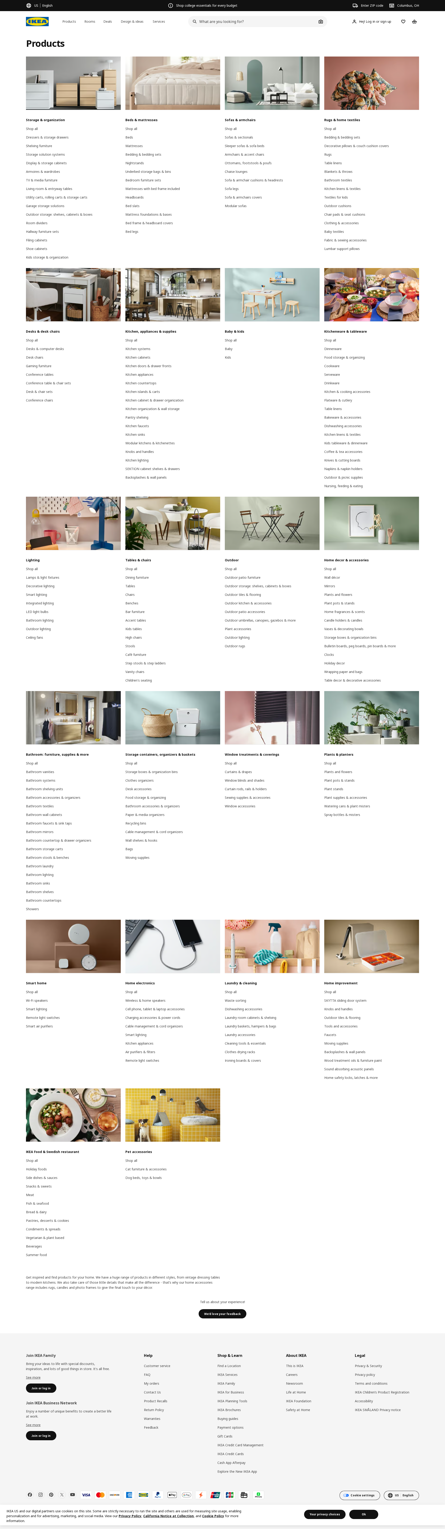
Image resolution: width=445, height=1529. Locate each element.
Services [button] (159, 21)
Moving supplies (137, 857)
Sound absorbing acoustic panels (349, 1069)
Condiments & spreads (43, 1229)
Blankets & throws (338, 171)
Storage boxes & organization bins (350, 637)
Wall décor (332, 577)
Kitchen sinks (135, 434)
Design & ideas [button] (132, 21)
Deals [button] (107, 21)
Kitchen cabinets (137, 357)
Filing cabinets (36, 240)
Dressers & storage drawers (47, 137)
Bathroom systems (40, 780)
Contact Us (152, 1392)
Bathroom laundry (40, 866)
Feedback (151, 1427)
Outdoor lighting (38, 629)
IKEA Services (227, 1374)
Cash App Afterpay (231, 1462)
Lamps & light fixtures (42, 577)
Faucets (330, 1035)
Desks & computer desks (45, 349)
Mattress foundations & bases (148, 214)
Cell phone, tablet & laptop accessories (155, 1009)
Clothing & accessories (341, 223)
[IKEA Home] (37, 21)
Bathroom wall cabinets (44, 814)
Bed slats (132, 206)
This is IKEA (294, 1366)
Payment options (230, 1427)
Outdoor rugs (235, 646)
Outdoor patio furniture (243, 577)
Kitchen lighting (137, 460)
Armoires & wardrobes (43, 171)
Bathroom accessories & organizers (53, 797)
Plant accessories (238, 629)
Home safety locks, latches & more (351, 1077)
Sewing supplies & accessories (247, 797)
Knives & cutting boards (342, 460)
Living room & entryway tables (49, 188)
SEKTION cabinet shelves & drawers (152, 469)
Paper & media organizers (145, 814)
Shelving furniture (39, 146)
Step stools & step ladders (145, 663)
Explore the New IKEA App (237, 1471)
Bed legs (131, 231)
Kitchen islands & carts (142, 391)
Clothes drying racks (240, 1052)
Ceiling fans (34, 637)
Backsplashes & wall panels (146, 477)
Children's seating (138, 680)
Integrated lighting (40, 603)
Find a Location (229, 1366)
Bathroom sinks (38, 883)
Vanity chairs (134, 672)
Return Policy (154, 1410)
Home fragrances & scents (344, 612)
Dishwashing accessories (343, 426)
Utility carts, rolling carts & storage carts (56, 197)
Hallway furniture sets (42, 231)
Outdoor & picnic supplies (343, 477)
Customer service (157, 1366)
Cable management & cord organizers (154, 832)
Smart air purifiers (39, 1026)
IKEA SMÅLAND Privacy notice (378, 1410)
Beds (129, 137)
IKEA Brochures (229, 1410)
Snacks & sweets (39, 1186)
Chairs (130, 594)
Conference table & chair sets (48, 383)
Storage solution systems (45, 154)
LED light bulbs (37, 612)
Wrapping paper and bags (343, 672)
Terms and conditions (371, 1383)
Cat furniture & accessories (146, 1169)
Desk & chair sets (39, 391)
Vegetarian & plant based (45, 1237)
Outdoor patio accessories (245, 612)
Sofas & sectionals (239, 137)
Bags (129, 849)
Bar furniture (135, 612)
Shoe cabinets (36, 248)
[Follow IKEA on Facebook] (30, 1495)
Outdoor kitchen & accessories (248, 603)
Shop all (32, 128)
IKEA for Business (230, 1392)
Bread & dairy (36, 1212)
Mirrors (329, 586)
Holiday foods (36, 1169)
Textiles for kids (336, 197)
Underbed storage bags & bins (148, 171)
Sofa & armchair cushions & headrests (254, 180)
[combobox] (252, 21)
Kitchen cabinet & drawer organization (154, 400)
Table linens (333, 163)
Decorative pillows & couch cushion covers (356, 146)
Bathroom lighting (40, 620)
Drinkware (332, 383)
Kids (228, 357)
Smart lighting (36, 594)
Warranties (152, 1418)
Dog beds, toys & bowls (143, 1177)
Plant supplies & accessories (345, 797)
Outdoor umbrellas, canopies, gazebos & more (260, 620)
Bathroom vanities (40, 772)
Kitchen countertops (140, 383)
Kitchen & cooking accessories (347, 391)
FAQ (147, 1374)
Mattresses (134, 146)
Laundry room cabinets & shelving (250, 1017)
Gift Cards (224, 1436)
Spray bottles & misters (342, 814)
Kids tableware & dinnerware (346, 443)
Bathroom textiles (338, 180)
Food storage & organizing (344, 357)
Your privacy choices (325, 1514)
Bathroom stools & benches (47, 857)
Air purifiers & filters (140, 1052)
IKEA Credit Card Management (240, 1445)
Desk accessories (138, 789)
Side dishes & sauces (41, 1177)
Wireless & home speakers (145, 1000)
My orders (151, 1383)
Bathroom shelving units (44, 789)
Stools (130, 646)
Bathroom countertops (43, 900)
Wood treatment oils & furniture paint (353, 1060)
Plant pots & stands (339, 603)
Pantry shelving (136, 417)
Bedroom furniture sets (143, 180)
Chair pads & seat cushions (344, 214)
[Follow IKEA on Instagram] (40, 1495)
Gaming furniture (38, 366)
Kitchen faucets (137, 426)
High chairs (133, 637)
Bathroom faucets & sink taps (49, 823)
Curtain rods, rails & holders (246, 789)
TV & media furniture (41, 180)
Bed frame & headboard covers (149, 223)
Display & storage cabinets (46, 163)
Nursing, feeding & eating (343, 486)
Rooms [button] (89, 21)
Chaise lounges (236, 171)
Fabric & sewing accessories (345, 240)
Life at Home (296, 1392)
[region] (222, 1515)
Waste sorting (235, 1000)
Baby (228, 349)
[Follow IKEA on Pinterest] (51, 1495)
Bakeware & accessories (342, 417)
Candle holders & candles (343, 620)
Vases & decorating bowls (343, 629)
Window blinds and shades (244, 780)
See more (33, 1377)
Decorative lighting (40, 586)
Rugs (328, 154)
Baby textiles (334, 231)
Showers (32, 909)
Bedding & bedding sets (143, 154)
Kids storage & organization (47, 257)
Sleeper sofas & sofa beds (244, 146)
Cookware (332, 366)
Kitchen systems (137, 349)
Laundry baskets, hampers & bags (250, 1026)
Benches (131, 603)
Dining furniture (137, 577)
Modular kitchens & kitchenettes (150, 443)
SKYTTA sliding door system (345, 1000)
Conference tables (40, 374)
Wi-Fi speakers (37, 1000)
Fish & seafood (37, 1203)
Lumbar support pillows (342, 248)
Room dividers (37, 223)
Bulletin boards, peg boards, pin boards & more (360, 646)
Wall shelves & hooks (141, 840)
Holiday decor (334, 663)
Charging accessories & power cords (152, 1017)
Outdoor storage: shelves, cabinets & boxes (59, 214)
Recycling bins (135, 823)
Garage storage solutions (45, 206)
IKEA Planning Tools (232, 1401)
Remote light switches (43, 1017)
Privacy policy (365, 1374)
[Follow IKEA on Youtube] (72, 1495)
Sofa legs (232, 188)
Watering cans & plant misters (347, 806)
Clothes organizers (139, 780)
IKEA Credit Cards (230, 1454)
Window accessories (240, 806)
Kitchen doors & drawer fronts (148, 366)
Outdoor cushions (337, 206)
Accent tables (135, 620)
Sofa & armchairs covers (243, 197)
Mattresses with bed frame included (152, 188)
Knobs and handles (139, 451)
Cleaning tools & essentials (245, 1043)
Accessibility (364, 1401)
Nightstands (134, 163)
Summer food (36, 1255)
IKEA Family (226, 1383)
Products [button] (69, 21)
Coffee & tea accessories (343, 451)
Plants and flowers (338, 594)
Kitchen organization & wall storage (152, 409)
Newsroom (294, 1383)
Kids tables (133, 629)
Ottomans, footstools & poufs (248, 163)
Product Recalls (155, 1401)
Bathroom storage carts (44, 849)
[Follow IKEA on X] (62, 1495)
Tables (130, 586)
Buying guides (227, 1418)
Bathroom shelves (40, 892)
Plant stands (333, 789)
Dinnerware (333, 349)
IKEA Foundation (298, 1401)
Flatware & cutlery (338, 400)
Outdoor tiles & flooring (243, 594)
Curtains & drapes (238, 772)
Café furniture (135, 654)
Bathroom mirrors (40, 832)
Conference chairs (39, 400)
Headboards (134, 197)
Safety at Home (298, 1410)
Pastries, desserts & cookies (47, 1220)
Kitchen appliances (139, 374)
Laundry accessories (240, 1035)
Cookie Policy (213, 1516)
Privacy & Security (368, 1366)
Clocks (329, 654)
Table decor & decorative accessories (352, 680)
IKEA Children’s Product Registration (382, 1392)
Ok (364, 1514)
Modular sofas (236, 206)
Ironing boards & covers (243, 1060)
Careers (292, 1374)
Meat (30, 1195)
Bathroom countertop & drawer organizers (58, 840)
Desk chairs (34, 357)
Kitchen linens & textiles (342, 188)
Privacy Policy (130, 1516)
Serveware (332, 374)
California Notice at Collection (168, 1516)
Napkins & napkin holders (343, 469)
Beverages (34, 1246)
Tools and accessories (341, 1026)
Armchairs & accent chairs (244, 154)
